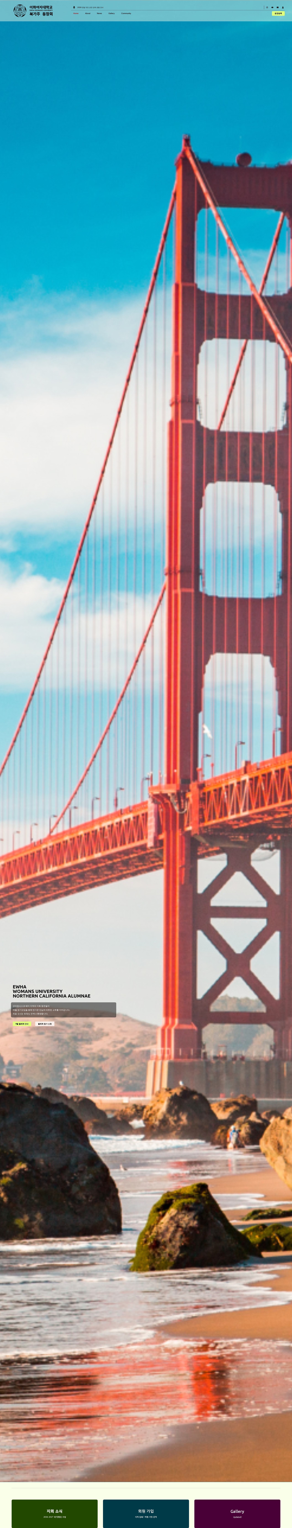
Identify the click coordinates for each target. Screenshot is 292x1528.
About (87, 13)
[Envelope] (277, 7)
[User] (283, 7)
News (99, 13)
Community (126, 13)
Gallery (111, 13)
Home (75, 13)
